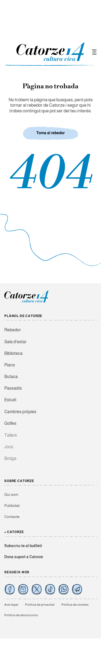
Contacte (12, 516)
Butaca (11, 376)
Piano (9, 365)
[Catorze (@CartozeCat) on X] (36, 589)
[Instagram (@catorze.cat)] (23, 589)
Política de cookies (75, 604)
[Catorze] (26, 301)
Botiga (10, 458)
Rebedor (12, 330)
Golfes (10, 423)
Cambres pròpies (20, 411)
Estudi (10, 399)
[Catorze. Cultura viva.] (9, 589)
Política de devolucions (21, 615)
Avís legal (11, 604)
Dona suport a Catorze (23, 557)
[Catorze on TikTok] (50, 589)
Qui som (11, 494)
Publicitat (12, 505)
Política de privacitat (40, 604)
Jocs (8, 446)
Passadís (13, 388)
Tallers (10, 435)
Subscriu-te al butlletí (23, 546)
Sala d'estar (15, 341)
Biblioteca (13, 353)
